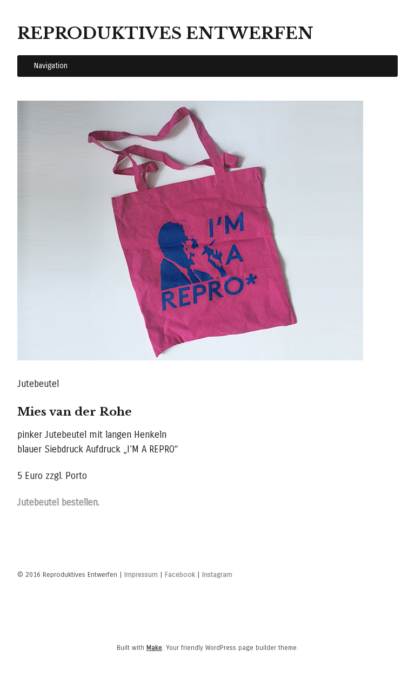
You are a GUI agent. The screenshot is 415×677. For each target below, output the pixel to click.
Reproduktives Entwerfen (165, 33)
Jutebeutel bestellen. (58, 502)
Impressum (141, 574)
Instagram (217, 574)
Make (154, 648)
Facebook (180, 574)
